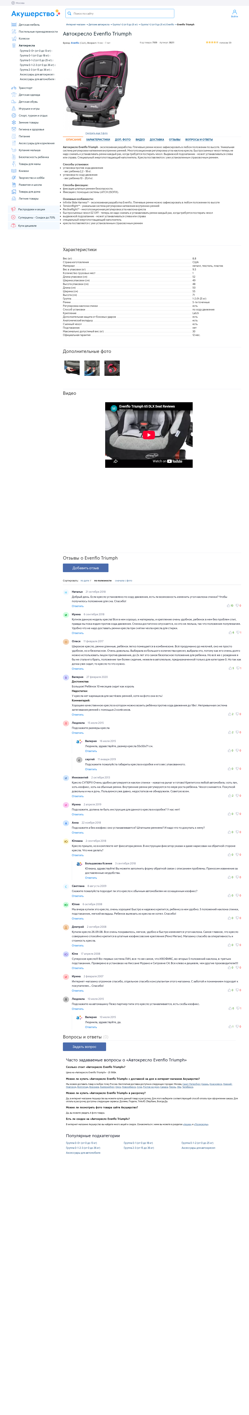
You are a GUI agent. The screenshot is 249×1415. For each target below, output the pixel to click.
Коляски (24, 38)
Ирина (76, 614)
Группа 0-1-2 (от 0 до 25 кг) (36, 60)
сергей (90, 759)
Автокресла (27, 45)
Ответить (78, 606)
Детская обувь (28, 101)
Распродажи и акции (31, 209)
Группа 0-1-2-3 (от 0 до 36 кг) (38, 64)
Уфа (179, 1087)
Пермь (172, 1087)
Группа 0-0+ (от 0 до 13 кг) (36, 50)
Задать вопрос (84, 1047)
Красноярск (216, 1084)
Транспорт (25, 87)
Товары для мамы (30, 164)
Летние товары (28, 198)
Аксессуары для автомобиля (37, 79)
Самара (164, 1087)
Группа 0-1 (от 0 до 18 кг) (35, 55)
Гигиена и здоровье (31, 129)
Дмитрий (78, 926)
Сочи (139, 1087)
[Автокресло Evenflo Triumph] (96, 89)
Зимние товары (28, 122)
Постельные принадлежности (38, 31)
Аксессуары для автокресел (37, 74)
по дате (85, 580)
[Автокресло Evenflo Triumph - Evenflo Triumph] (72, 368)
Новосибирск (129, 1087)
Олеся (76, 641)
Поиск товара (69, 13)
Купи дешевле (27, 225)
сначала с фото (123, 580)
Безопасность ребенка (34, 157)
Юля (75, 953)
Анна (75, 822)
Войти (234, 16)
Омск (118, 1087)
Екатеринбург (107, 1087)
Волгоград (82, 1087)
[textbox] (119, 13)
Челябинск (187, 1087)
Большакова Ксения (99, 863)
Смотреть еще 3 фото (96, 133)
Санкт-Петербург (191, 1084)
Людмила (78, 722)
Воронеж (94, 1087)
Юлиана (77, 840)
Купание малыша (29, 150)
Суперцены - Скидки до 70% (36, 217)
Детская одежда (29, 94)
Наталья (77, 591)
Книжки (24, 170)
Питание (24, 136)
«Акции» (187, 1124)
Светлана (78, 885)
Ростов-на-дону (151, 1087)
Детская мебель (29, 24)
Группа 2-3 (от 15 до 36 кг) (36, 69)
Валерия (78, 676)
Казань (205, 1084)
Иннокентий (80, 777)
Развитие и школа (30, 184)
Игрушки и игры (29, 108)
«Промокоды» (201, 1124)
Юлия (76, 904)
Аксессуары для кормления (37, 143)
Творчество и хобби (31, 177)
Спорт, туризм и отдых (33, 115)
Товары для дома (29, 191)
